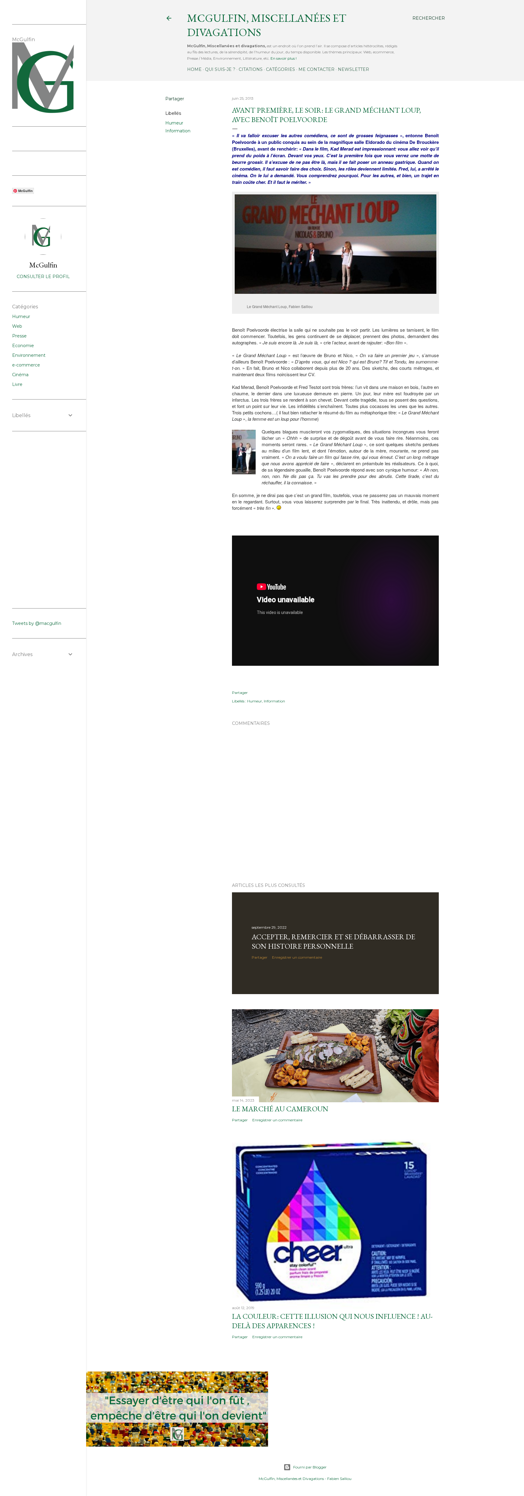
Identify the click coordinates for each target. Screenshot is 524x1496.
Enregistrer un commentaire (297, 957)
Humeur (174, 123)
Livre (17, 384)
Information (177, 131)
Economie (23, 345)
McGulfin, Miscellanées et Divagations (291, 1478)
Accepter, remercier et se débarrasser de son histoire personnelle (333, 941)
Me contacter (316, 69)
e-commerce (26, 365)
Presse (19, 336)
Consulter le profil (43, 276)
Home (194, 69)
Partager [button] (174, 98)
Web (17, 326)
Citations (251, 69)
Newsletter (353, 69)
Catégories (280, 69)
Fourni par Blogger (310, 1467)
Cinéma (20, 374)
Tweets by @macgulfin (36, 623)
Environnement (28, 355)
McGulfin (43, 265)
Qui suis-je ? (220, 69)
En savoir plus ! (283, 58)
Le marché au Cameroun (280, 1108)
